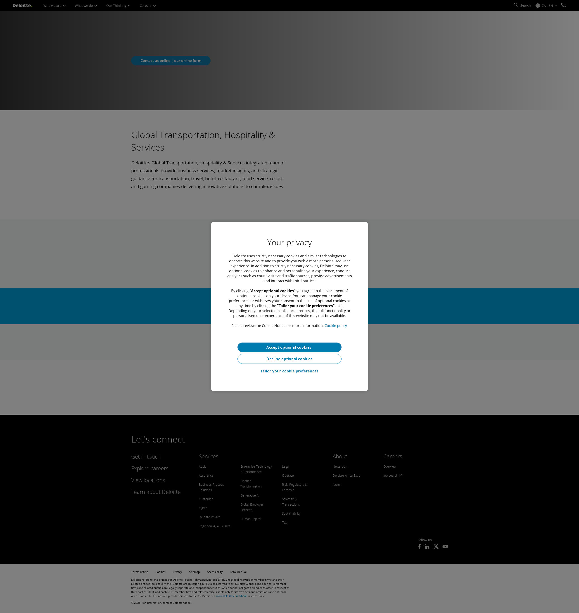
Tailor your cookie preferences (290, 371)
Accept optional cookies (289, 347)
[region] (289, 306)
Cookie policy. (336, 325)
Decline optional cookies (289, 358)
